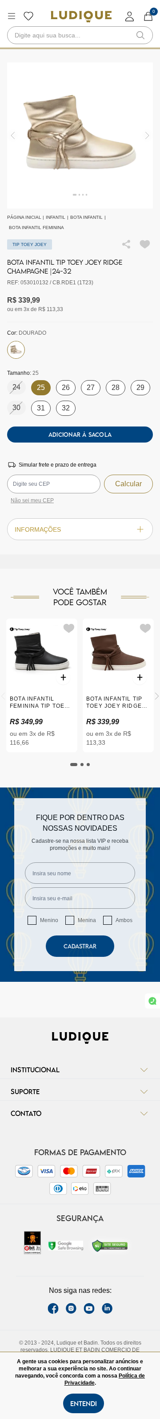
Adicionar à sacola (80, 434)
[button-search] (140, 35)
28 (116, 387)
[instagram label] (71, 1308)
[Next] (157, 696)
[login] (129, 16)
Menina (87, 920)
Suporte (25, 1091)
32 (66, 408)
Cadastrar (80, 946)
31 (41, 408)
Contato (26, 1113)
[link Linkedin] (107, 1308)
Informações (38, 529)
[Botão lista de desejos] (28, 16)
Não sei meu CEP (32, 500)
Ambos (124, 920)
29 (140, 387)
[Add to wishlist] (145, 244)
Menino (49, 920)
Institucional (35, 1070)
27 (91, 387)
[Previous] (3, 696)
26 (66, 387)
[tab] (73, 764)
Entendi (83, 1403)
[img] (147, 135)
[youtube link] (89, 1308)
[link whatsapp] (152, 1001)
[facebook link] (53, 1308)
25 (41, 387)
